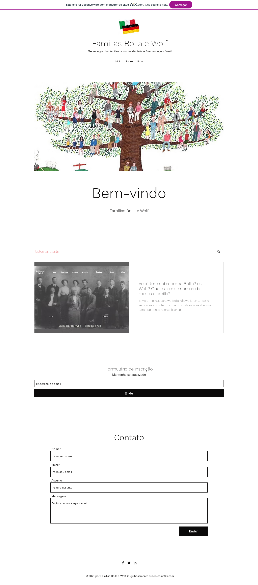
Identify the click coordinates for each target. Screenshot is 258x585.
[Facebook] (123, 563)
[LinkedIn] (135, 563)
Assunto (56, 480)
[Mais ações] (213, 273)
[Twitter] (129, 563)
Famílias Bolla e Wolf (130, 43)
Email (54, 464)
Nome (55, 448)
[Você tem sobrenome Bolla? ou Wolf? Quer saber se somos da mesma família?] (81, 297)
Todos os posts (46, 251)
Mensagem (58, 496)
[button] (219, 252)
